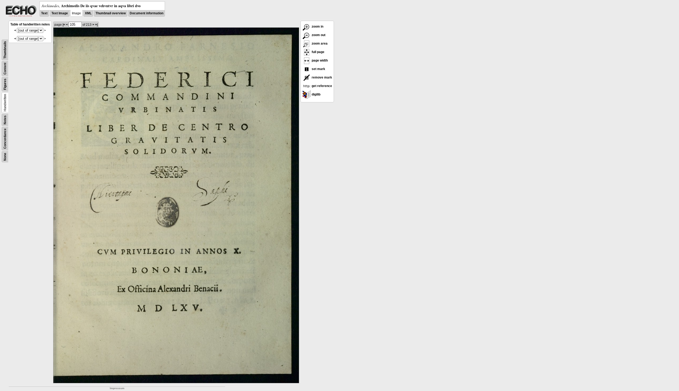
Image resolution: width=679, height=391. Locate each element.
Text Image (59, 13)
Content (5, 69)
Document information (146, 13)
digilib (315, 94)
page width (319, 60)
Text (44, 13)
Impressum (117, 388)
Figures (5, 84)
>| (96, 25)
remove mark (321, 77)
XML (88, 13)
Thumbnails (5, 50)
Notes (5, 119)
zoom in (317, 26)
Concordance (5, 138)
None (5, 157)
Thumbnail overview (110, 13)
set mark (318, 69)
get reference (321, 86)
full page (317, 52)
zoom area (319, 43)
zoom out (318, 35)
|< (64, 25)
